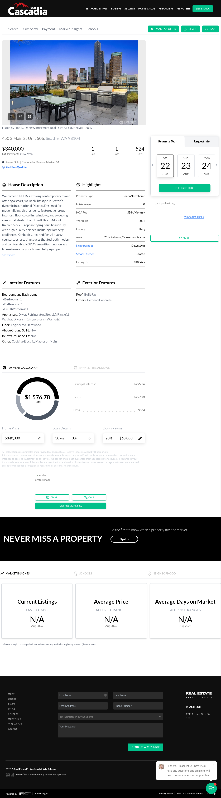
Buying (11, 703)
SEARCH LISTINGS (97, 8)
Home (11, 693)
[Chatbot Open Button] (211, 788)
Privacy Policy (166, 793)
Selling (11, 708)
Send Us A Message (146, 747)
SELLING (129, 8)
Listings (12, 698)
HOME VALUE (146, 8)
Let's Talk (202, 8)
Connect (12, 728)
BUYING (116, 8)
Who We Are (15, 723)
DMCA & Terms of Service (190, 793)
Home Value (14, 718)
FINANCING (166, 8)
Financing (13, 713)
